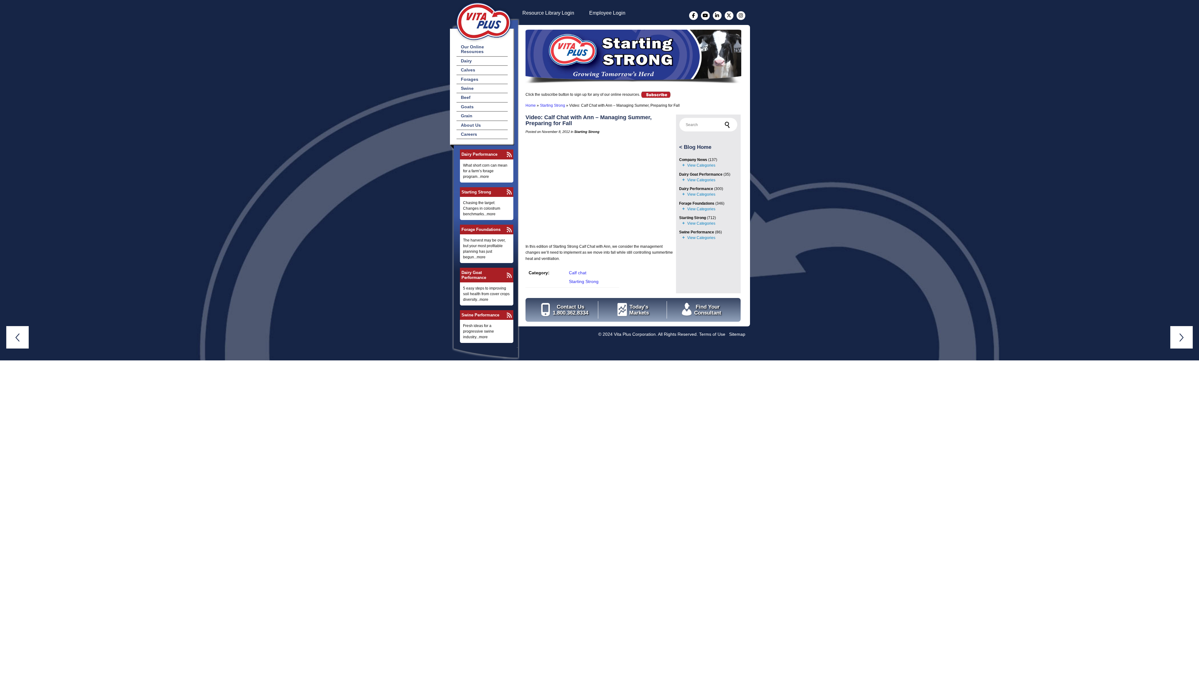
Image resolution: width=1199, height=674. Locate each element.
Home (530, 105)
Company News (693, 160)
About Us (471, 125)
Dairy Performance (479, 154)
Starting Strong (476, 192)
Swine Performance (480, 315)
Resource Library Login (548, 13)
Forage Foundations (481, 229)
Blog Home (697, 147)
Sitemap (737, 334)
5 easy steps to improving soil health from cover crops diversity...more (486, 294)
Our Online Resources (472, 49)
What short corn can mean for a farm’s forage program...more (485, 171)
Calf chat (577, 272)
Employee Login (607, 13)
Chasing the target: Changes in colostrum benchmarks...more (481, 208)
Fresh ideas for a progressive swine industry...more (478, 331)
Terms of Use (712, 334)
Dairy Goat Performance (473, 275)
